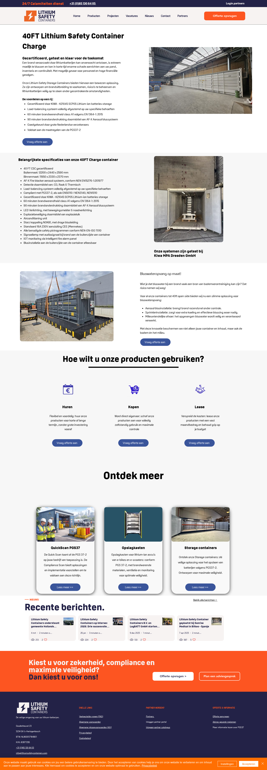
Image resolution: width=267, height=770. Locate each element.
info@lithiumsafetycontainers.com (31, 753)
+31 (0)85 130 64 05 (25, 747)
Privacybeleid (149, 765)
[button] (200, 80)
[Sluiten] (262, 764)
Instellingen (227, 764)
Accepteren (248, 764)
